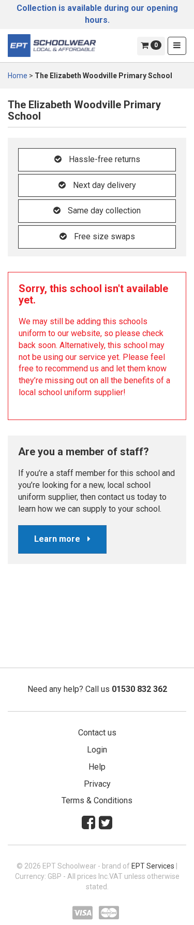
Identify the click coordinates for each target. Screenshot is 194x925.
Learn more (58, 539)
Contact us (97, 733)
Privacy (97, 784)
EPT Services (152, 866)
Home (17, 75)
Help (97, 767)
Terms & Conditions (97, 800)
